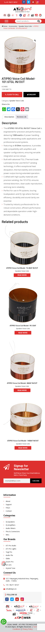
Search (39, 21)
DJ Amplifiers (10, 525)
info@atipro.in (11, 589)
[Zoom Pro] (28, 14)
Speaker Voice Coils (25, 26)
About (8, 501)
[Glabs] (24, 14)
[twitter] (28, 2)
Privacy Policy (27, 629)
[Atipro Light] (13, 14)
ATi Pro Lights (11, 549)
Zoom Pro (10, 562)
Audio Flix (9, 555)
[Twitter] (12, 599)
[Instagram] (22, 599)
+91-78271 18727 (11, 2)
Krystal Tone (10, 568)
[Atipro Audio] (9, 15)
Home (5, 26)
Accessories (13, 26)
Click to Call (13, 95)
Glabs (8, 558)
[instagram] (37, 2)
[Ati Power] (40, 14)
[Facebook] (7, 599)
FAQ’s (8, 508)
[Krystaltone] (36, 14)
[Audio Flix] (20, 14)
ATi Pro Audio (11, 545)
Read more (22, 275)
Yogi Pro (9, 552)
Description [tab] (9, 117)
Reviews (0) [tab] (21, 117)
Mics (7, 535)
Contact (9, 511)
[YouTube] (17, 599)
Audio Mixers (10, 528)
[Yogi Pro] (16, 14)
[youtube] (33, 2)
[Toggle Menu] (6, 21)
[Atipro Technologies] (5, 14)
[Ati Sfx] (32, 14)
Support (9, 504)
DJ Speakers (10, 522)
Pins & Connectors (13, 531)
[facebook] (24, 2)
